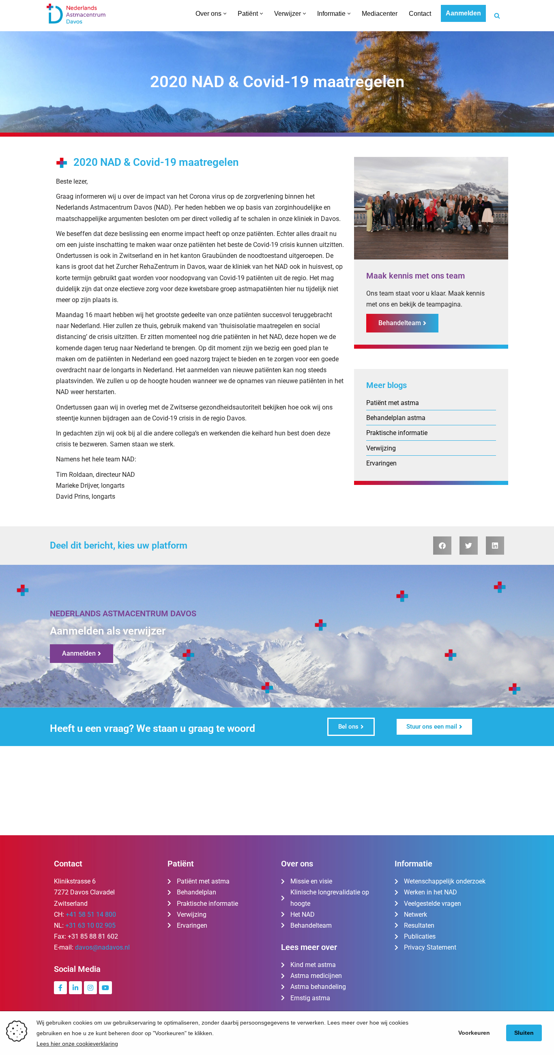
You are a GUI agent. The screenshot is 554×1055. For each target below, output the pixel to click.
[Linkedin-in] (75, 987)
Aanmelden (463, 13)
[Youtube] (105, 987)
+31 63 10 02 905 (90, 925)
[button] (224, 13)
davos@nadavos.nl (102, 947)
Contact (420, 13)
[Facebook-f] (60, 987)
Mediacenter (379, 13)
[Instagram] (90, 987)
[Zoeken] (497, 16)
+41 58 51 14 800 (91, 914)
